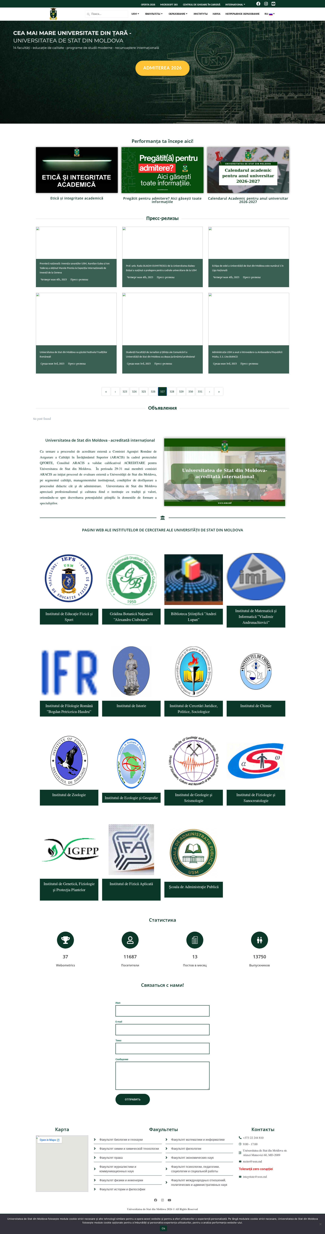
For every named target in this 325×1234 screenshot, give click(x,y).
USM (134, 14)
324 (134, 391)
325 (143, 391)
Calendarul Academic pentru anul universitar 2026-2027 (248, 200)
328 (172, 391)
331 (200, 391)
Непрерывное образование (243, 14)
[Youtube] (169, 1200)
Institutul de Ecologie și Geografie (131, 797)
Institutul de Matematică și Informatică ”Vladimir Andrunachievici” (256, 616)
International (234, 4)
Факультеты (152, 14)
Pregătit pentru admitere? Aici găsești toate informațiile (162, 200)
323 (125, 391)
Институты (201, 14)
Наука (216, 14)
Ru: (267, 14)
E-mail (118, 1021)
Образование (177, 14)
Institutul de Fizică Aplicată (131, 883)
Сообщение (121, 1059)
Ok (163, 1228)
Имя (117, 1002)
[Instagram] (162, 1200)
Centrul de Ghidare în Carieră (201, 4)
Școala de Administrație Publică (194, 886)
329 (181, 391)
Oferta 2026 (148, 4)
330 (190, 391)
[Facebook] (156, 1200)
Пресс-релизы (79, 279)
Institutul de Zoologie (69, 794)
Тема (118, 1040)
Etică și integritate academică (76, 198)
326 (153, 391)
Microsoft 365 (169, 4)
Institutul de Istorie (131, 705)
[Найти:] (106, 14)
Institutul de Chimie (255, 705)
